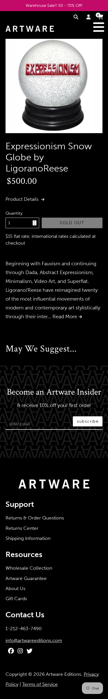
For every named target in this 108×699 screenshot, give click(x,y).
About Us (15, 588)
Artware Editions (63, 674)
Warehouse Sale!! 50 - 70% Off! (54, 5)
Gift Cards (16, 598)
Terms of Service (40, 684)
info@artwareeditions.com (34, 640)
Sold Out (72, 222)
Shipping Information (28, 538)
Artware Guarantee (26, 578)
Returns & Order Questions (35, 518)
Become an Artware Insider (54, 392)
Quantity (14, 213)
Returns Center (22, 528)
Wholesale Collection (29, 568)
